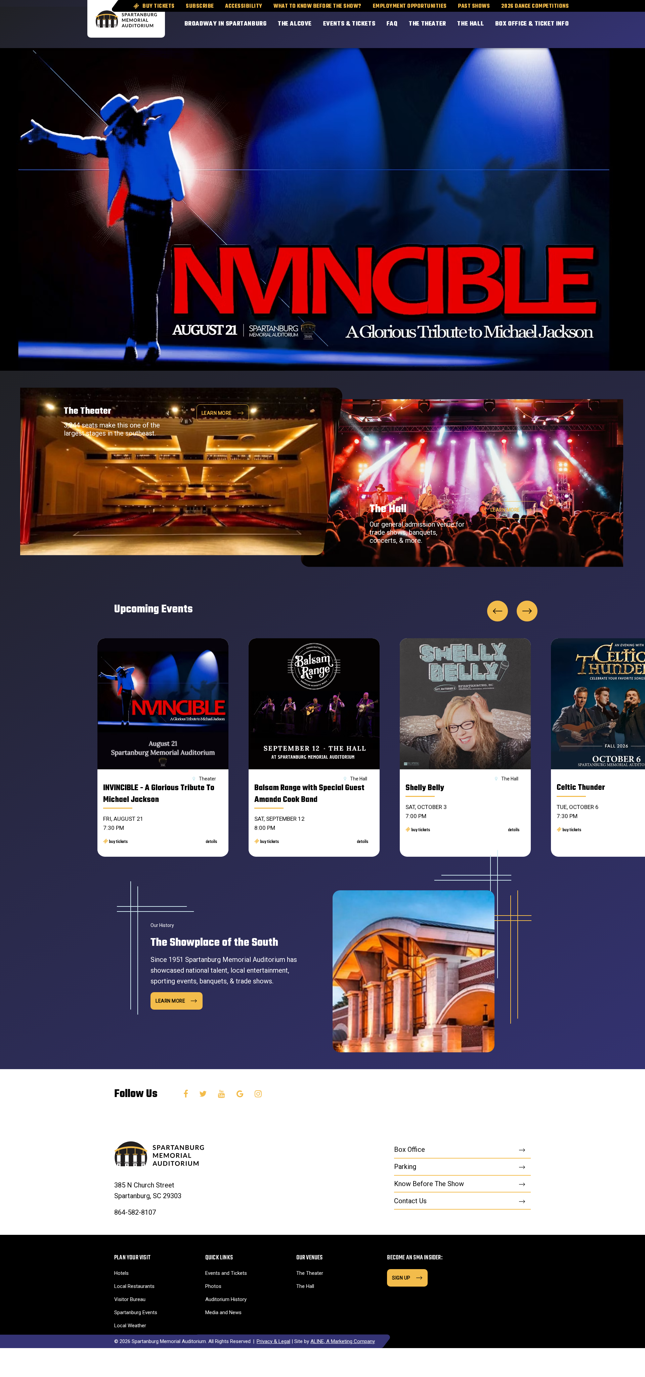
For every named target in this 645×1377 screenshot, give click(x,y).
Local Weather (130, 1326)
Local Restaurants (134, 1286)
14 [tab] (593, 159)
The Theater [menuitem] (427, 24)
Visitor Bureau (129, 1299)
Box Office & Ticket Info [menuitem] (532, 24)
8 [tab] (604, 149)
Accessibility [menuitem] (243, 6)
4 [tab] (615, 159)
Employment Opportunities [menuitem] (410, 6)
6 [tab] (604, 129)
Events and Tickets (226, 1273)
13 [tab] (593, 149)
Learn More (505, 510)
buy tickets (118, 842)
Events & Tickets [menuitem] (349, 24)
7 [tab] (604, 139)
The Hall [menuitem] (470, 24)
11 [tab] (593, 129)
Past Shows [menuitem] (474, 6)
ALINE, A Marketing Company (342, 1341)
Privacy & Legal (273, 1341)
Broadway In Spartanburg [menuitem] (225, 24)
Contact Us (410, 1201)
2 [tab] (615, 139)
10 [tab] (604, 169)
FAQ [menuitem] (392, 24)
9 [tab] (604, 159)
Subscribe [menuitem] (200, 6)
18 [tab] (582, 154)
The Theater (309, 1273)
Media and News (223, 1312)
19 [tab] (582, 164)
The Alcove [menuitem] (295, 24)
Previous (497, 611)
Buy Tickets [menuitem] (158, 6)
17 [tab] (582, 144)
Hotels (121, 1273)
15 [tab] (593, 169)
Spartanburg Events (135, 1312)
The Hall (305, 1286)
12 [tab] (593, 139)
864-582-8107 (135, 1212)
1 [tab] (615, 129)
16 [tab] (582, 134)
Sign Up (401, 1278)
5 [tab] (615, 169)
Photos (213, 1286)
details (211, 842)
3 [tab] (615, 149)
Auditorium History (226, 1299)
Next (527, 611)
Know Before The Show (429, 1184)
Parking (405, 1167)
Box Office (409, 1149)
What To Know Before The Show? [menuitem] (317, 6)
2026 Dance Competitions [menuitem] (535, 6)
